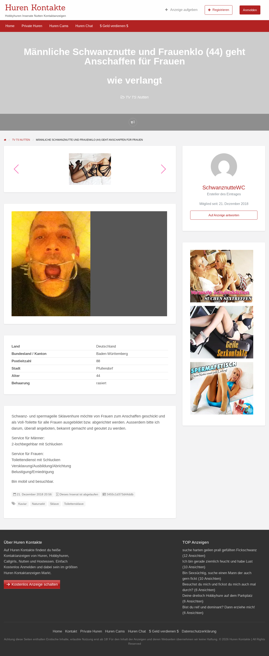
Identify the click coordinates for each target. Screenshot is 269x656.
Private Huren (32, 26)
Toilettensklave (74, 503)
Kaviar (22, 503)
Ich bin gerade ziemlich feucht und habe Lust (217, 561)
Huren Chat (84, 26)
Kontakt (71, 631)
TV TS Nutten (137, 97)
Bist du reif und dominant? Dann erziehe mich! (218, 607)
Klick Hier (165, 6)
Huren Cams (58, 26)
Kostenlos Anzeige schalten (35, 584)
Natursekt (38, 503)
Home (10, 26)
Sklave (54, 503)
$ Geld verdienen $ (114, 26)
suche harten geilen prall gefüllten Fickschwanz (219, 550)
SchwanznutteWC (223, 187)
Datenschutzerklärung (199, 631)
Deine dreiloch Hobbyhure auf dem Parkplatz (217, 596)
